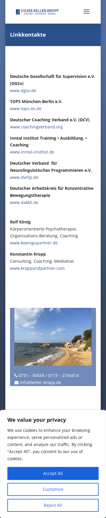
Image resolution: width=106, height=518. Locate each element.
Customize (53, 489)
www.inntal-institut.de (32, 152)
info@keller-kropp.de (40, 382)
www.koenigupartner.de (34, 243)
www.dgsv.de (23, 90)
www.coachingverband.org (36, 127)
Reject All (53, 505)
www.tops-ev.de (26, 108)
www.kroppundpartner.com (37, 268)
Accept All (53, 473)
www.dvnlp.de (24, 177)
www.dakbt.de (24, 202)
